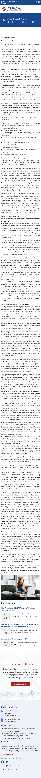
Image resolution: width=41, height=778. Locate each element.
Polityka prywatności (13, 766)
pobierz (13, 37)
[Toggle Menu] (37, 9)
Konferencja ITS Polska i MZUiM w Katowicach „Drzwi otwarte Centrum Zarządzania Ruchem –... (19, 625)
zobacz (13, 40)
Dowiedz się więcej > (7, 754)
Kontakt (3, 766)
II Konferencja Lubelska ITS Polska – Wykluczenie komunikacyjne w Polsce (18, 609)
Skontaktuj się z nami (20, 684)
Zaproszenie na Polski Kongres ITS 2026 (15, 638)
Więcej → (32, 633)
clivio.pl (15, 769)
